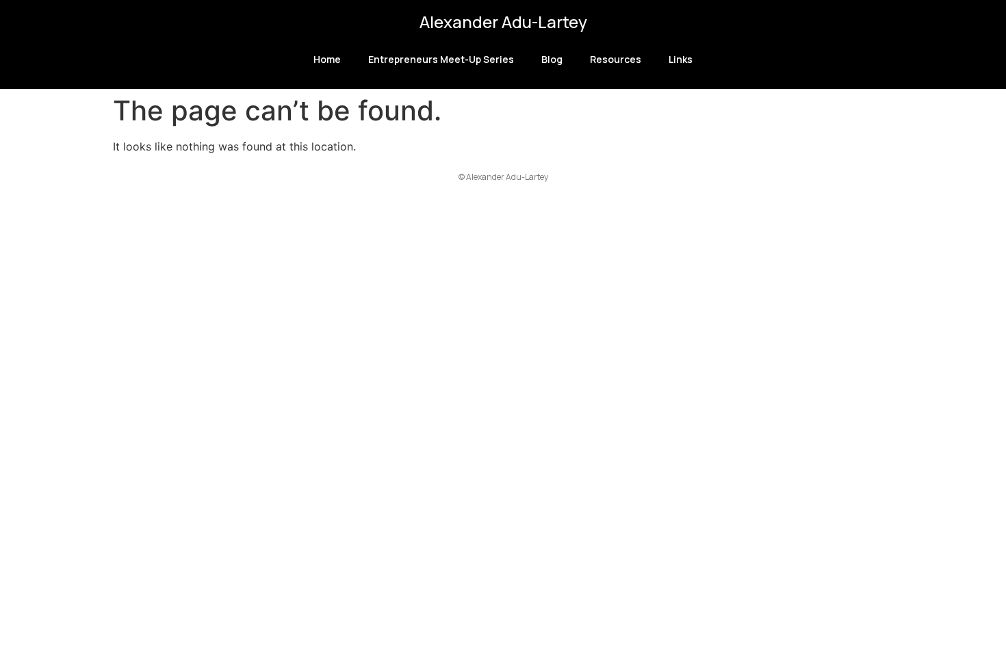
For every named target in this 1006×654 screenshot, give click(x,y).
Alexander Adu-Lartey (503, 21)
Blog (552, 59)
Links (681, 59)
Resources (615, 59)
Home (327, 59)
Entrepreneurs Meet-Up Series (441, 59)
